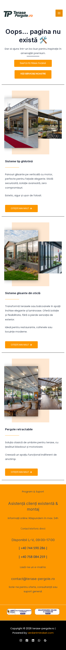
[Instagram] (20, 640)
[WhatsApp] (39, 640)
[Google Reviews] (45, 640)
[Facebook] (27, 640)
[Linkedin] (33, 640)
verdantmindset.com (41, 633)
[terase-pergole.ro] (18, 14)
